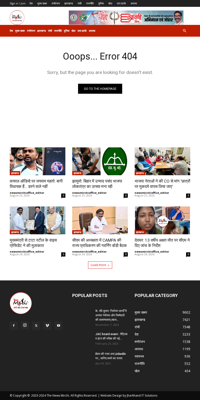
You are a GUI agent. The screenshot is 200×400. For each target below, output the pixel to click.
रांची (79, 3)
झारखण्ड (68, 3)
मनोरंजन (56, 3)
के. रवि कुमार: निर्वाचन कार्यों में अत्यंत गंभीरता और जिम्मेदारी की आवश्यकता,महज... (111, 315)
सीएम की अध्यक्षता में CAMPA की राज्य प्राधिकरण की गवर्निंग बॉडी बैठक (99, 243)
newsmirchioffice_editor (27, 193)
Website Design (111, 395)
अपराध (133, 3)
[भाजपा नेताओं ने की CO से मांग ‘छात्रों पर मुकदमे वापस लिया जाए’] (162, 161)
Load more (98, 265)
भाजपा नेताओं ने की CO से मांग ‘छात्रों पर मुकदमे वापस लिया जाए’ (162, 184)
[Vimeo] (47, 326)
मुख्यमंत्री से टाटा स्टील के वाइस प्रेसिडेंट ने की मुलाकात (33, 243)
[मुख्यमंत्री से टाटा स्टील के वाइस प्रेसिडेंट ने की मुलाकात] (37, 220)
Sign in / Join (18, 3)
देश (31, 3)
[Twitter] (36, 326)
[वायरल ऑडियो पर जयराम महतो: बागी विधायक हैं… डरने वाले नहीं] (37, 161)
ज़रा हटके (121, 3)
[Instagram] (25, 325)
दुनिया (101, 3)
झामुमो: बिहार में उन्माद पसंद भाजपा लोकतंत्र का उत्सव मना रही (97, 184)
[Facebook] (14, 326)
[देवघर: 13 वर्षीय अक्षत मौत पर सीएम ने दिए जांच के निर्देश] (162, 220)
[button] (184, 31)
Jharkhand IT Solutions (142, 395)
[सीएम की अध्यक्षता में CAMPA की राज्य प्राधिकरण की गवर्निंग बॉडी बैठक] (100, 220)
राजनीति (90, 3)
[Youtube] (58, 326)
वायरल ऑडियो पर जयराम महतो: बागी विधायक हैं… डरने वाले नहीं (36, 184)
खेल (110, 3)
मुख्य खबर (42, 3)
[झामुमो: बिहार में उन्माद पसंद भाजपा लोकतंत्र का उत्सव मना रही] (100, 161)
